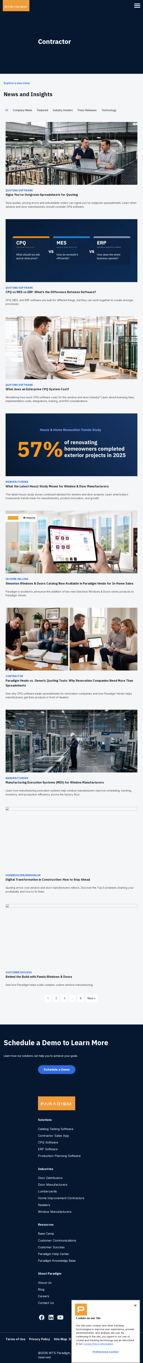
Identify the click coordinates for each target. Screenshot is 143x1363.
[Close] (135, 1305)
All (6, 110)
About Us (45, 1283)
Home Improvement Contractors (61, 1198)
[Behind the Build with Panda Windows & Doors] (71, 935)
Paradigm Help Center (53, 1254)
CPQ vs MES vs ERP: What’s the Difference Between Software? (51, 292)
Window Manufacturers (55, 1212)
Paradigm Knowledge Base (57, 1260)
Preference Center (106, 1351)
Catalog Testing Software (55, 1129)
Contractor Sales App (53, 1136)
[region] (105, 1331)
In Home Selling (17, 579)
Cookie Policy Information (98, 1343)
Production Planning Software (59, 1156)
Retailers (44, 1205)
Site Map (60, 1339)
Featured (42, 110)
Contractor (14, 676)
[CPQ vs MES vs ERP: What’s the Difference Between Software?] (71, 250)
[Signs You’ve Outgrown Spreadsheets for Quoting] (71, 153)
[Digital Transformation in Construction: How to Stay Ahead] (71, 838)
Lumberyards (47, 1191)
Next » (92, 998)
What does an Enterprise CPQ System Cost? (37, 389)
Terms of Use (15, 1339)
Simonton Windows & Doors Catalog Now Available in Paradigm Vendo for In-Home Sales (70, 583)
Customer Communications (57, 1240)
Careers (43, 1296)
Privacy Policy (39, 1339)
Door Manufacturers (52, 1184)
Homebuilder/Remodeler (23, 875)
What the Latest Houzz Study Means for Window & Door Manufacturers (57, 486)
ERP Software (48, 1149)
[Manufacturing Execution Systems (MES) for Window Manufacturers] (71, 740)
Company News (22, 110)
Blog (41, 1289)
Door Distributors (50, 1178)
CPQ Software (48, 1142)
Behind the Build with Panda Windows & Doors (39, 977)
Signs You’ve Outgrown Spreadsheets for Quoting (42, 195)
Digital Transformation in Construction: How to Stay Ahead (48, 879)
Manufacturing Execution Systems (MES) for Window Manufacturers (55, 782)
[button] (41, 1317)
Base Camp (46, 1233)
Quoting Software (19, 190)
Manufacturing (17, 481)
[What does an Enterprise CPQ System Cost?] (71, 347)
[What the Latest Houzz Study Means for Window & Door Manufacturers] (71, 444)
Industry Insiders (63, 110)
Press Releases (87, 110)
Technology (108, 110)
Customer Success (19, 972)
